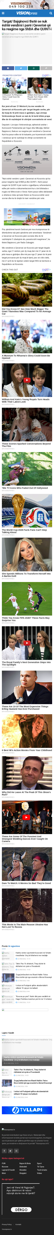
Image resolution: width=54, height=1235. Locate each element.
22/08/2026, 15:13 (23, 959)
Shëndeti (23, 1167)
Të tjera (40, 1167)
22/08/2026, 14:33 (23, 970)
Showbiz (22, 1170)
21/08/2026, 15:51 (23, 1002)
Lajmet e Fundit (8, 1170)
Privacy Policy (7, 1224)
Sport (39, 1163)
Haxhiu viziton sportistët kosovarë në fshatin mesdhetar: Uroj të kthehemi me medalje (23, 1058)
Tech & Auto (42, 1170)
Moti (4, 1173)
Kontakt (18, 1224)
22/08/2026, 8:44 (23, 991)
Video (39, 1173)
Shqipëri (22, 1173)
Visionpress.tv (7, 1229)
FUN (3, 1163)
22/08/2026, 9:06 (23, 981)
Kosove (5, 1167)
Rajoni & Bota (25, 1163)
